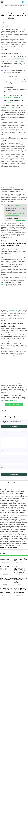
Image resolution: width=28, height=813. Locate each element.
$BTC (21, 205)
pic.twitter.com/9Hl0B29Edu (12, 215)
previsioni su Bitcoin (18, 58)
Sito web (2, 450)
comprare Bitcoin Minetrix (18, 355)
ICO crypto (11, 334)
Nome (2, 467)
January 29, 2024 (20, 220)
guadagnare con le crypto (7, 107)
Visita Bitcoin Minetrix (14, 404)
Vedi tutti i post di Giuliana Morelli (8, 547)
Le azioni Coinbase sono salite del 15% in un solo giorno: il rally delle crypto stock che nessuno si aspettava (20, 591)
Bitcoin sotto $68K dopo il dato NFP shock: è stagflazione (6, 568)
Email (2, 461)
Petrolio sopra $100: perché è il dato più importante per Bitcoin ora (21, 559)
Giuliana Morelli (11, 18)
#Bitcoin (8, 70)
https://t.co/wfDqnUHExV (19, 213)
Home (2, 6)
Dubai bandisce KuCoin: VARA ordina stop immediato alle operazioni (6, 559)
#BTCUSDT (16, 205)
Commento (3, 435)
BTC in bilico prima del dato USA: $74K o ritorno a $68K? (7, 580)
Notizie (3, 11)
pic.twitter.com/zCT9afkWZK (12, 97)
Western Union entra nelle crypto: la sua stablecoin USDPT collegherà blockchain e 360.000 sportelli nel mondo (20, 569)
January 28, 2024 (8, 102)
